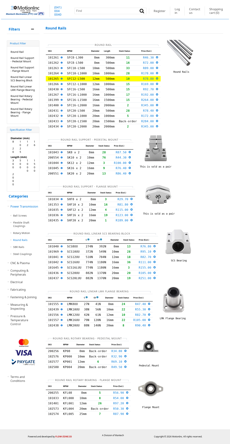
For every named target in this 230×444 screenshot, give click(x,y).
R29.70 (124, 199)
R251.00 (146, 278)
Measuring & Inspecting (19, 307)
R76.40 (122, 168)
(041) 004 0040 (57, 11)
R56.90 (119, 392)
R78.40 (149, 110)
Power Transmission (24, 206)
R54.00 (119, 398)
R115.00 (123, 209)
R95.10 (147, 251)
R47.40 (141, 304)
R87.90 (119, 414)
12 (27, 143)
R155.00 (146, 267)
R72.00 (149, 62)
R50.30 (119, 408)
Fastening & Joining (23, 297)
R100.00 (121, 163)
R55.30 (141, 309)
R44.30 (122, 157)
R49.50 (117, 367)
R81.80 (124, 204)
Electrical (16, 282)
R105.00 (146, 273)
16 (34, 143)
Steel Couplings (22, 254)
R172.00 (148, 116)
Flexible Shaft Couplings (21, 224)
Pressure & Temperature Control (19, 320)
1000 (27, 165)
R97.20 (119, 403)
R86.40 (122, 173)
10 (20, 143)
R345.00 (148, 105)
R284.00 (148, 121)
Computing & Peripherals (19, 272)
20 (13, 150)
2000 (13, 179)
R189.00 (123, 220)
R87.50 (122, 152)
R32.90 (117, 356)
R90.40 (141, 325)
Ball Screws (20, 215)
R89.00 (149, 68)
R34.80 (117, 351)
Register (159, 11)
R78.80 (149, 78)
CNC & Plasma (20, 263)
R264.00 (148, 100)
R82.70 (147, 257)
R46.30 (149, 57)
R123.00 (123, 215)
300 (13, 164)
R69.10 (117, 361)
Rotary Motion (21, 233)
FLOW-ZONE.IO (63, 436)
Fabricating (18, 290)
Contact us (194, 11)
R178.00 (148, 73)
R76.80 (147, 246)
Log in (177, 11)
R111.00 (146, 262)
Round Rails (20, 240)
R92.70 (149, 89)
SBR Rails (18, 247)
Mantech (119, 435)
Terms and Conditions (17, 379)
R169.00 (148, 84)
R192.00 (148, 94)
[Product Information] (62, 57)
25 (20, 150)
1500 (34, 165)
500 (20, 164)
